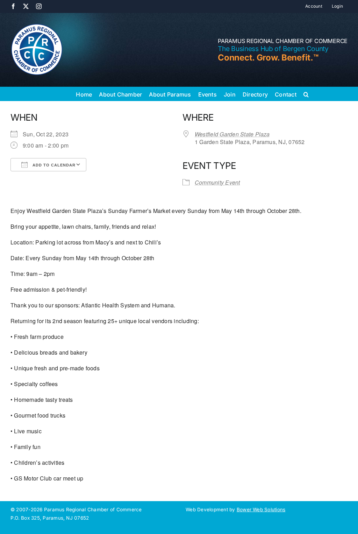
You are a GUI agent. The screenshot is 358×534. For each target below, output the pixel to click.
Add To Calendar (53, 165)
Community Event (217, 182)
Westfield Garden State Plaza (232, 134)
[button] (306, 94)
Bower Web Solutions (261, 509)
